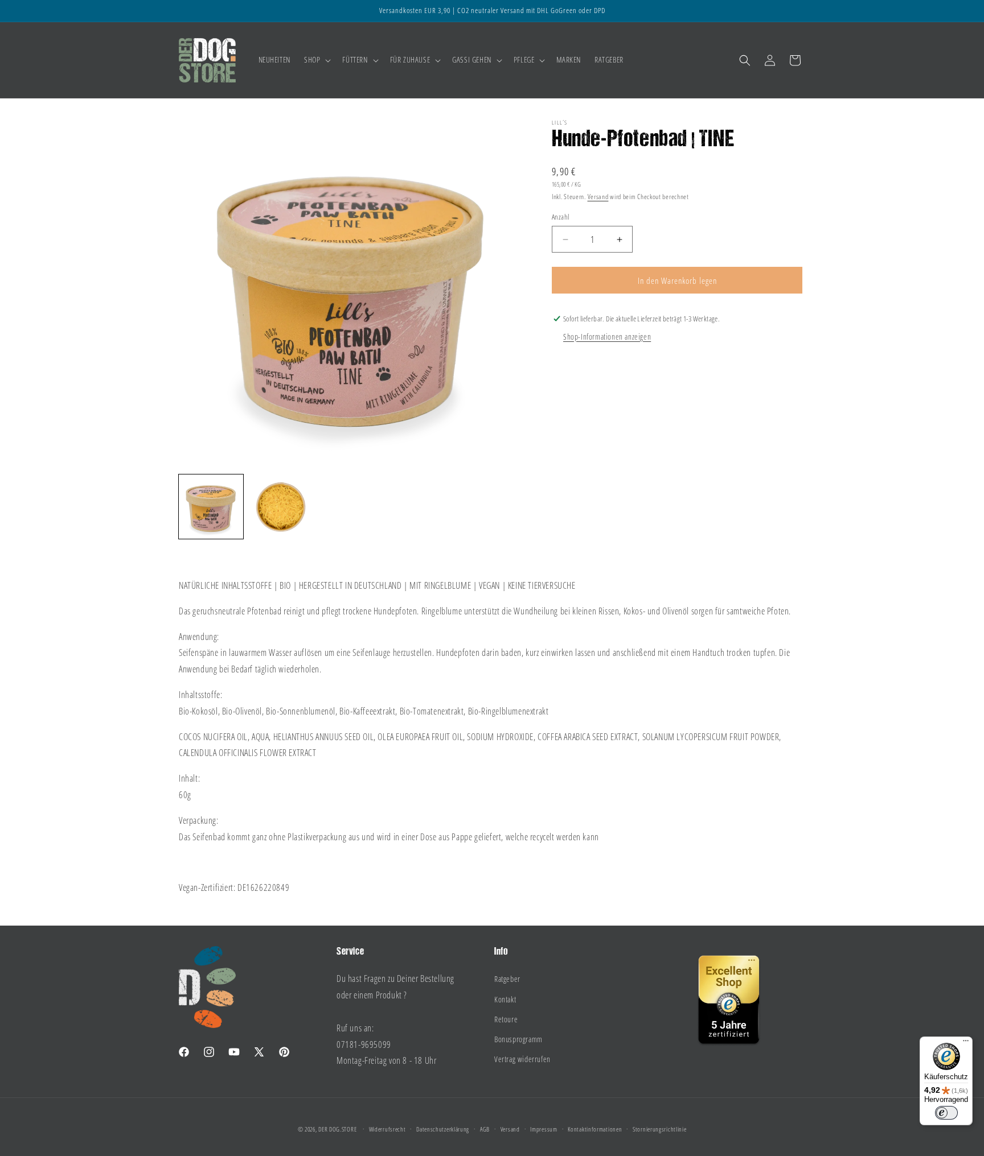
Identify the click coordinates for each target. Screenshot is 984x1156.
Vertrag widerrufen (522, 1059)
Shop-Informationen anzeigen (607, 336)
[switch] (946, 1113)
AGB (485, 1129)
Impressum (543, 1129)
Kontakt (505, 999)
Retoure (506, 1019)
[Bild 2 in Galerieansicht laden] (281, 506)
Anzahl (560, 217)
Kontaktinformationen (595, 1129)
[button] (316, 60)
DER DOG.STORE (337, 1129)
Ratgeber (507, 978)
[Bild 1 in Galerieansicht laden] (211, 506)
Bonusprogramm (518, 1039)
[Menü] (966, 1043)
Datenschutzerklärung (442, 1129)
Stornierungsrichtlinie (659, 1129)
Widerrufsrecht (387, 1129)
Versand (598, 196)
